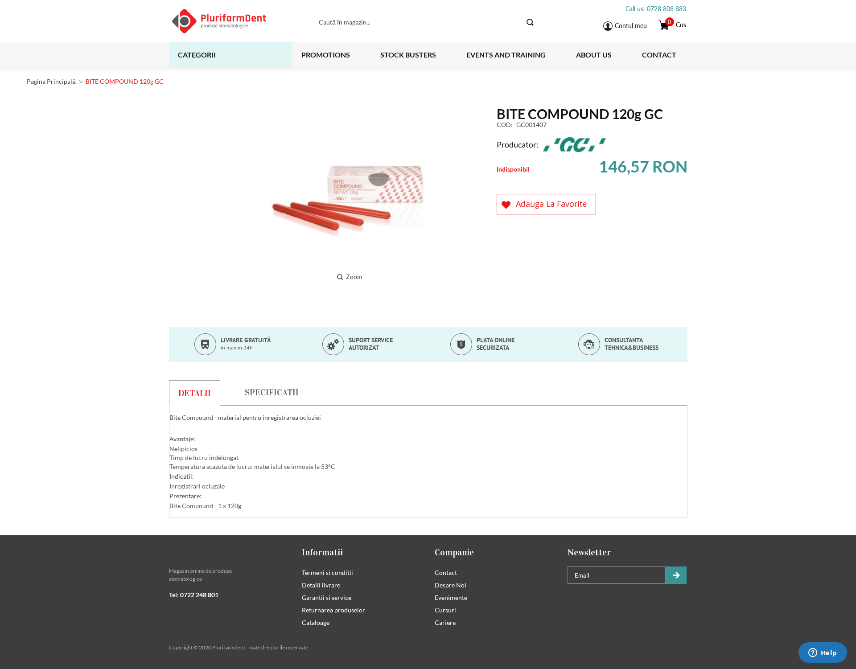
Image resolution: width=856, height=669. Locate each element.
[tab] (194, 392)
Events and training (506, 54)
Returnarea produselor (333, 610)
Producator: (518, 144)
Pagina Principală (51, 81)
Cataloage (315, 622)
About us (594, 54)
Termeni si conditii (327, 572)
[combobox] (428, 22)
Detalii (194, 393)
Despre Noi (450, 585)
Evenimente (451, 597)
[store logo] (230, 21)
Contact (659, 54)
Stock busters (408, 54)
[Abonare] (676, 575)
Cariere (445, 622)
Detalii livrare (321, 585)
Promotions (325, 54)
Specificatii (272, 392)
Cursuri (445, 610)
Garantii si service (326, 597)
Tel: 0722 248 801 (193, 595)
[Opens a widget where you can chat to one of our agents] (822, 653)
